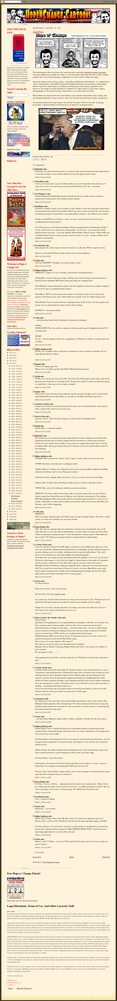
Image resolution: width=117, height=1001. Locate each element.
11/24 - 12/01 (15, 379)
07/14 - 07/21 (15, 430)
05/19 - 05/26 (15, 451)
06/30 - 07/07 (15, 435)
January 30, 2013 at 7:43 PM (42, 431)
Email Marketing (16, 65)
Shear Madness (15, 496)
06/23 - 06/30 (15, 438)
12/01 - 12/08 (15, 376)
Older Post (106, 857)
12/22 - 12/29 (15, 369)
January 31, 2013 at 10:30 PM (43, 722)
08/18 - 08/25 (15, 416)
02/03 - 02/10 (15, 491)
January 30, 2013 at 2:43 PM (42, 387)
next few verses (60, 594)
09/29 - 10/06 (15, 400)
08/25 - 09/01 (15, 414)
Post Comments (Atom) (51, 862)
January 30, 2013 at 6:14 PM (42, 412)
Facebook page (22, 309)
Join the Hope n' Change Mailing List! (18, 43)
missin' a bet (49, 366)
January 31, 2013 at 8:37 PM (42, 712)
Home (72, 857)
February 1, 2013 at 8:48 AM (43, 812)
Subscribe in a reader (13, 149)
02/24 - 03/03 (15, 483)
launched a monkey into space (95, 72)
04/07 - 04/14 (15, 467)
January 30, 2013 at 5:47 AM (43, 189)
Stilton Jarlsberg (41, 270)
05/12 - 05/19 (15, 453)
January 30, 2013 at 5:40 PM (42, 399)
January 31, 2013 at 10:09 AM (43, 540)
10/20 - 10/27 (15, 392)
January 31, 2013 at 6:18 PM (42, 694)
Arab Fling (14, 498)
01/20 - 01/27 (15, 503)
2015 (11, 358)
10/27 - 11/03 (15, 390)
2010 (11, 517)
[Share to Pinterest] (45, 159)
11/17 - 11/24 (15, 382)
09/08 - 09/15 (15, 408)
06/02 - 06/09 (15, 446)
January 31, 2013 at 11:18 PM (43, 777)
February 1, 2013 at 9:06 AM (43, 835)
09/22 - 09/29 (15, 403)
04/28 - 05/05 (15, 459)
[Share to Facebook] (42, 159)
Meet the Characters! (24, 988)
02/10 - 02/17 (15, 488)
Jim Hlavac (39, 206)
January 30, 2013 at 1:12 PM (42, 359)
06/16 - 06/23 (15, 440)
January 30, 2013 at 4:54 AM (43, 177)
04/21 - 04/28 (15, 461)
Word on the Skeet (16, 501)
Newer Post (37, 857)
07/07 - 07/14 (15, 432)
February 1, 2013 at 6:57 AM (43, 792)
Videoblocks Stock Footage (15, 546)
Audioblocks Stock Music (15, 548)
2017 (11, 353)
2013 (11, 363)
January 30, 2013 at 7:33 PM (42, 421)
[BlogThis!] (37, 159)
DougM (38, 364)
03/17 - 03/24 (15, 475)
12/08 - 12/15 (15, 374)
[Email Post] (51, 156)
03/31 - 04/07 (15, 469)
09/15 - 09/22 (15, 406)
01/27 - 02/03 (15, 493)
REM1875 (39, 169)
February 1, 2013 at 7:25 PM (42, 847)
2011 (11, 514)
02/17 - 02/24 (15, 485)
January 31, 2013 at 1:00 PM (42, 663)
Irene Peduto (40, 527)
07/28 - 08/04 (15, 424)
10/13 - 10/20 (15, 395)
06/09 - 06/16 (15, 443)
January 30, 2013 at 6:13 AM (43, 202)
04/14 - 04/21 (15, 464)
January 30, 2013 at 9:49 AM (43, 256)
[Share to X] (39, 159)
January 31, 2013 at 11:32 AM (43, 613)
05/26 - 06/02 (15, 448)
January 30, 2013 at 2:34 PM (42, 372)
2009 (11, 519)
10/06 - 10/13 (15, 398)
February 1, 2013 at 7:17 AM (43, 802)
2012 (11, 511)
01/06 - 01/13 (15, 509)
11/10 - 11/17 (15, 385)
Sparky (38, 391)
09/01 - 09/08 (15, 411)
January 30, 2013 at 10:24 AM (43, 313)
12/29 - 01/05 (15, 366)
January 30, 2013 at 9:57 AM (43, 266)
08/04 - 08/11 (15, 422)
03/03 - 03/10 (15, 480)
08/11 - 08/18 (15, 419)
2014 (11, 361)
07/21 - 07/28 (15, 427)
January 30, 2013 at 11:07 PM (43, 507)
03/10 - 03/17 (15, 477)
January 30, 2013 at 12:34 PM (43, 344)
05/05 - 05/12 (15, 456)
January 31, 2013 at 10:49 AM (43, 576)
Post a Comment (39, 852)
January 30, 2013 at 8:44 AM (43, 241)
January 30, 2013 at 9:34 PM (42, 452)
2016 (11, 355)
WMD (37, 260)
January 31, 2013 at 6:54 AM (43, 522)
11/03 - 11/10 (15, 387)
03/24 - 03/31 (15, 472)
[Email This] (34, 159)
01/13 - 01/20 (15, 506)
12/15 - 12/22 (15, 371)
